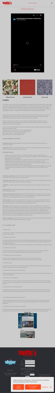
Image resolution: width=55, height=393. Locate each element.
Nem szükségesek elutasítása (33, 387)
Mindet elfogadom (18, 387)
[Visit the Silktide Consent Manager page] (51, 387)
